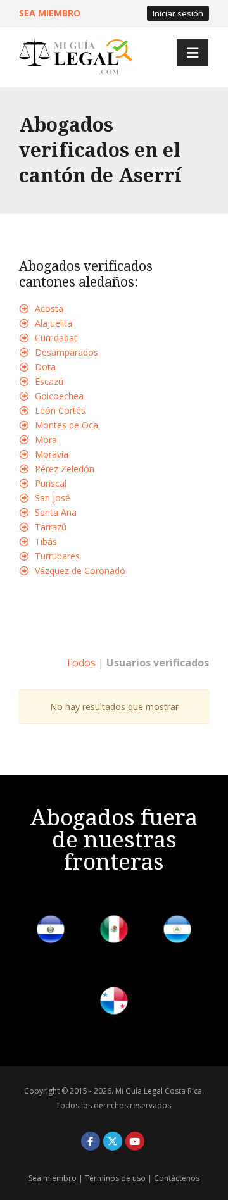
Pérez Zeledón (64, 469)
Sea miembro (52, 1178)
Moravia (51, 454)
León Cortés (60, 410)
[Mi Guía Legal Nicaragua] (177, 931)
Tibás (46, 541)
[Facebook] (90, 1141)
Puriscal (50, 483)
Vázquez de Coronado (80, 571)
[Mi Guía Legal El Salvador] (50, 931)
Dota (45, 367)
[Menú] (192, 53)
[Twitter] (112, 1141)
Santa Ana (56, 512)
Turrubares (57, 556)
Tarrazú (50, 527)
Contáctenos (177, 1178)
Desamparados (66, 352)
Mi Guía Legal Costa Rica (158, 1090)
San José (52, 498)
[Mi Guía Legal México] (114, 931)
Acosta (49, 309)
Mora (46, 440)
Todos (80, 663)
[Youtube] (134, 1141)
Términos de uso (115, 1178)
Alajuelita (53, 323)
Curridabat (56, 338)
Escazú (49, 381)
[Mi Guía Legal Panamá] (114, 1003)
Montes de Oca (66, 425)
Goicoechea (59, 396)
